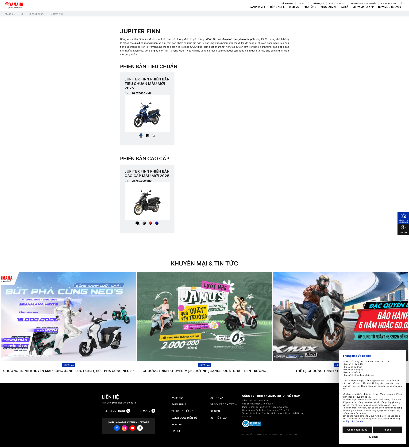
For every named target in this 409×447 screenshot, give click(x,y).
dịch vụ (294, 7)
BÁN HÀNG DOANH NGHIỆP (363, 3)
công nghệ (277, 7)
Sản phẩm (256, 7)
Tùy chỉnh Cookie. (354, 421)
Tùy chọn (372, 436)
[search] (402, 3)
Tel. (114, 410)
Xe (22, 14)
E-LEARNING (178, 404)
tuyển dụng (317, 3)
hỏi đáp (176, 424)
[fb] (117, 428)
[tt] (140, 428)
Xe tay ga (216, 397)
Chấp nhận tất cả (357, 429)
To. (144, 410)
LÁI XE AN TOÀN (388, 3)
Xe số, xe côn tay (37, 14)
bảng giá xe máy (337, 3)
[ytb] (132, 428)
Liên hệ (176, 431)
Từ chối (387, 429)
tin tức (302, 3)
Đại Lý (344, 7)
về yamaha (287, 3)
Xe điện (215, 411)
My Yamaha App (363, 7)
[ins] (124, 428)
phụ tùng (310, 7)
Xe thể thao (218, 417)
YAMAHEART (179, 397)
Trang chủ (10, 14)
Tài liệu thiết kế (182, 411)
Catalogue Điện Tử (184, 417)
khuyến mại (328, 7)
